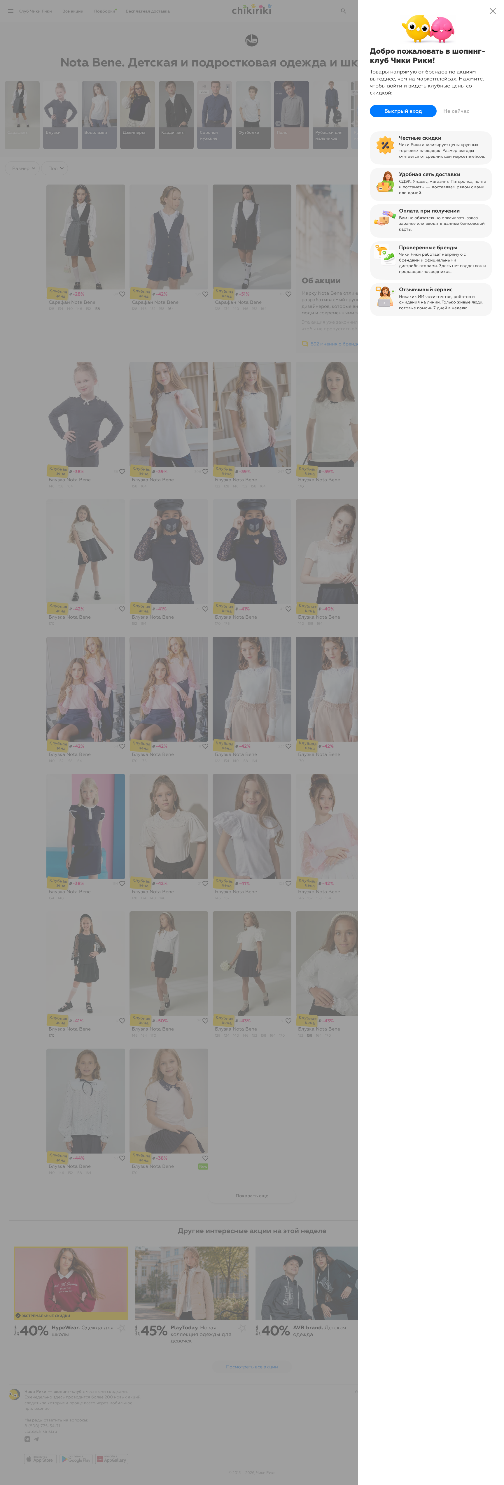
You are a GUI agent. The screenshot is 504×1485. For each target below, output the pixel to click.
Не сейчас (456, 111)
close (493, 11)
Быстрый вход (403, 111)
